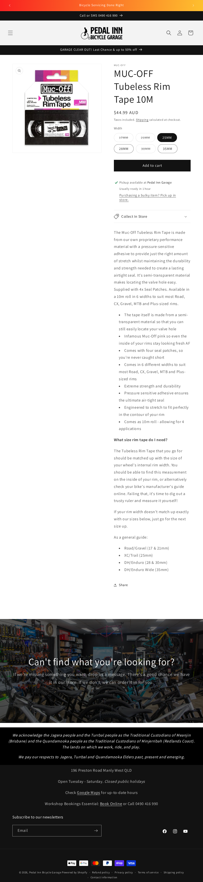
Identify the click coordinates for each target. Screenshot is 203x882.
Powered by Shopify (74, 872)
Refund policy (101, 872)
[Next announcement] (193, 5)
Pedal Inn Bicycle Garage (45, 872)
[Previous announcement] (9, 5)
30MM (148, 149)
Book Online (111, 803)
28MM (123, 148)
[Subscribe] (95, 830)
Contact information (104, 877)
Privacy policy (124, 872)
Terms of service (148, 872)
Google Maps (88, 792)
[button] (10, 32)
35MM (167, 148)
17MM (126, 138)
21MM (148, 138)
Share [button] (123, 585)
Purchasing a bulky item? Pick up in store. (147, 197)
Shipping (142, 119)
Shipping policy (174, 872)
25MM (167, 137)
